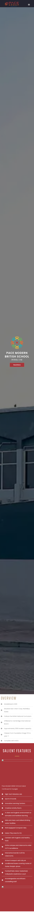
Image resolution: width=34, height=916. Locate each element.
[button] (28, 4)
